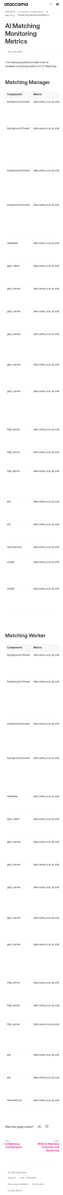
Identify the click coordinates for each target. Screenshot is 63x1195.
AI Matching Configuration (13, 1145)
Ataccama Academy (18, 1184)
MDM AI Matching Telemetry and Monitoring (48, 1147)
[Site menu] (57, 4)
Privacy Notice (15, 1190)
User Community (28, 1177)
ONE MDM (10, 11)
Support (12, 1177)
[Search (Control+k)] (51, 4)
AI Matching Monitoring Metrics (33, 15)
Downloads (37, 1184)
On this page (15, 52)
